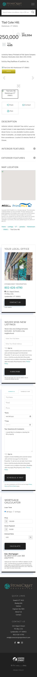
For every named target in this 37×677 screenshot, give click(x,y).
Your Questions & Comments (14, 429)
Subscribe (15, 372)
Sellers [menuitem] (18, 606)
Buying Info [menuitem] (18, 603)
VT (16, 227)
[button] (33, 12)
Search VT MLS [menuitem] (18, 600)
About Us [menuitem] (18, 612)
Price (6, 518)
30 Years (9, 512)
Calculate (15, 546)
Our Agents (8, 307)
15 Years (18, 512)
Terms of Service (13, 486)
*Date (7, 413)
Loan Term (8, 507)
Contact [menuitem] (18, 615)
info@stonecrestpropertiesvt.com (18, 637)
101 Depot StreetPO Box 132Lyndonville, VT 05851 (18, 629)
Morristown (31, 227)
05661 (5, 229)
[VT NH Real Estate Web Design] (18, 659)
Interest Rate (9, 534)
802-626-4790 (13, 287)
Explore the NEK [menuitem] (18, 609)
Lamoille (22, 227)
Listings (10, 227)
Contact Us (15, 302)
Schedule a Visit (25, 391)
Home (3, 227)
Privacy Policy (18, 670)
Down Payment (10, 526)
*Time (7, 421)
